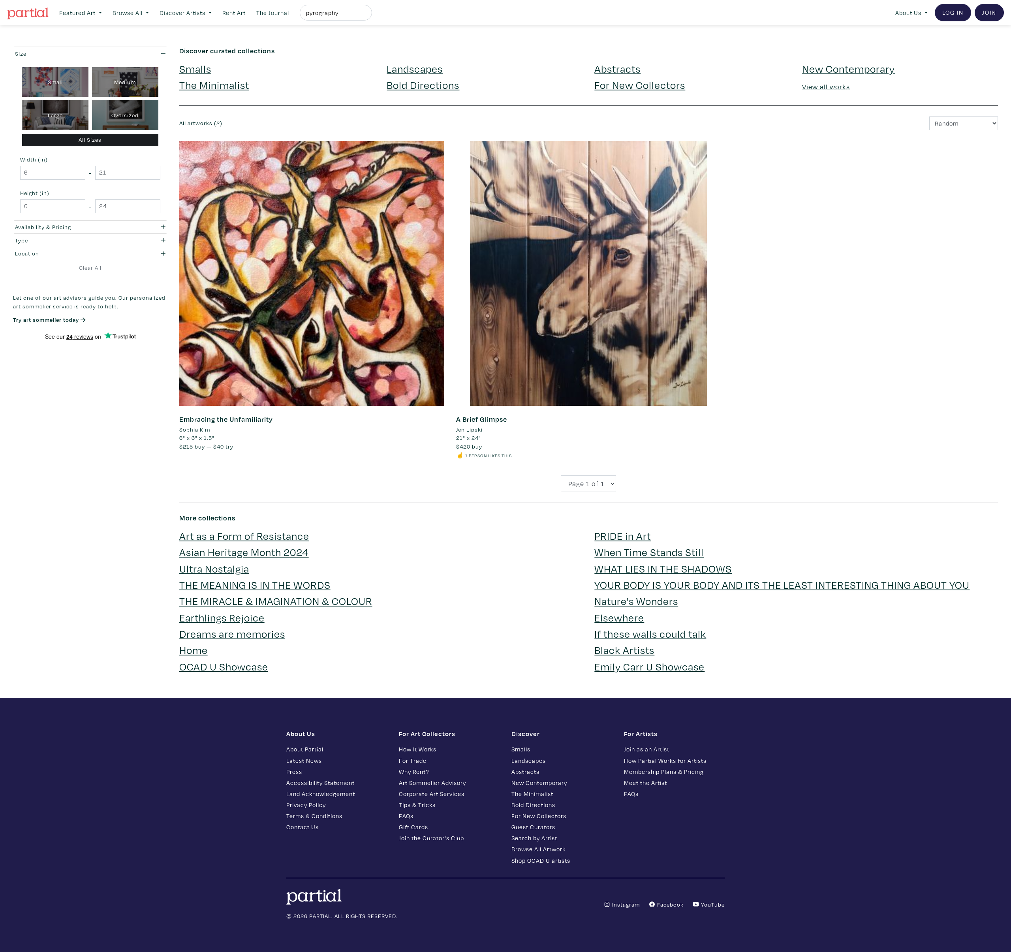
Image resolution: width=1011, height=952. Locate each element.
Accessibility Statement (320, 783)
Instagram (625, 904)
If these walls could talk (650, 633)
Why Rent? (414, 771)
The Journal (272, 13)
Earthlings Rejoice (222, 617)
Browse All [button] (128, 13)
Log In (953, 12)
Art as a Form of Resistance (244, 536)
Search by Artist (534, 838)
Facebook (670, 904)
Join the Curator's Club (431, 838)
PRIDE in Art (622, 536)
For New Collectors (639, 85)
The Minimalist (214, 85)
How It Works (417, 749)
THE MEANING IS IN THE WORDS (255, 584)
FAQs (406, 816)
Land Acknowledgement (320, 794)
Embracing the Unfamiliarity (226, 419)
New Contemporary (848, 68)
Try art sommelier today (47, 320)
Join (989, 12)
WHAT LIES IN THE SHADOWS (663, 568)
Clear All (90, 267)
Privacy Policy (306, 805)
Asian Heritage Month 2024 (244, 552)
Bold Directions (423, 85)
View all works (826, 86)
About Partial (304, 749)
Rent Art (234, 13)
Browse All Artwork (538, 849)
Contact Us (302, 827)
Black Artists (624, 650)
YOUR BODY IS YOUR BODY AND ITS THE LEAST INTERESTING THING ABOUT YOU (782, 584)
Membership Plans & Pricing (664, 771)
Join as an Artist (646, 749)
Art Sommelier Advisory (432, 783)
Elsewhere (619, 617)
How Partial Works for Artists (665, 760)
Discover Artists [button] (183, 13)
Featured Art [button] (78, 13)
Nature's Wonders (636, 601)
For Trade (413, 760)
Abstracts (617, 68)
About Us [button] (909, 13)
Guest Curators (533, 827)
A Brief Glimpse (481, 419)
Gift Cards (413, 827)
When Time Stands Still (649, 552)
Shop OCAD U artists (540, 860)
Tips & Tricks (417, 805)
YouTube (712, 904)
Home (193, 650)
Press (294, 771)
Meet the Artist (645, 783)
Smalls (195, 68)
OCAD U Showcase (223, 666)
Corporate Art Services (431, 794)
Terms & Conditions (314, 816)
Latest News (304, 760)
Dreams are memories (232, 633)
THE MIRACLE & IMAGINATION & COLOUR (275, 601)
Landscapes (415, 68)
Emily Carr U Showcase (649, 666)
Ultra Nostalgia (214, 568)
